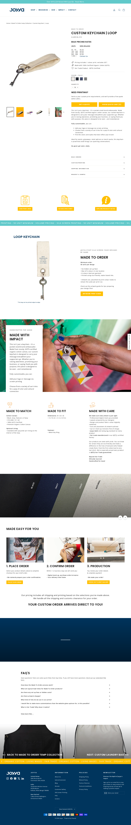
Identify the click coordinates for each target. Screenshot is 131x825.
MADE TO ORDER (77, 29)
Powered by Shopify (70, 818)
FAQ (56, 795)
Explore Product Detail (105, 209)
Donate (57, 786)
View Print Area (25, 209)
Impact (61, 10)
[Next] (125, 517)
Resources (43, 10)
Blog (56, 783)
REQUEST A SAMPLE (78, 174)
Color (77, 75)
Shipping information (80, 168)
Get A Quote (84, 104)
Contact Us (84, 56)
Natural (73, 79)
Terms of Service (84, 783)
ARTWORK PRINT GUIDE (92, 294)
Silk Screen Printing (61, 792)
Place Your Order (15, 582)
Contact (72, 10)
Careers (57, 799)
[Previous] (120, 517)
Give (53, 10)
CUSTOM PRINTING (78, 163)
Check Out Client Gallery (98, 582)
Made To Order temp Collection (21, 23)
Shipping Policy (84, 777)
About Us (58, 777)
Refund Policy (83, 780)
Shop (33, 10)
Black (77, 79)
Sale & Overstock (60, 780)
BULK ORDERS (76, 157)
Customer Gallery (60, 789)
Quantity (75, 84)
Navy (81, 79)
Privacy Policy (83, 789)
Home (8, 23)
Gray (85, 79)
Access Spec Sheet (65, 209)
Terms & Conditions (85, 786)
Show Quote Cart (111, 104)
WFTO (115, 435)
